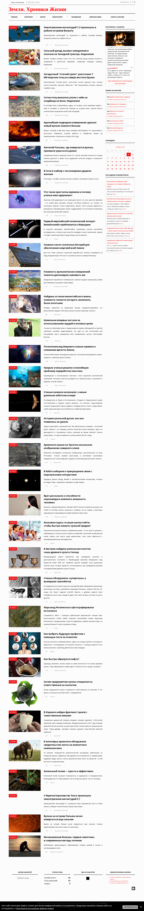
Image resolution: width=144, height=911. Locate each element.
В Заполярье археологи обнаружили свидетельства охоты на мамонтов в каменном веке (65, 745)
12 (112, 162)
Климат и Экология (60, 361)
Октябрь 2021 (120, 147)
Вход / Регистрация (17, 2)
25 (108, 169)
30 (128, 169)
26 (112, 169)
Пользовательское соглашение (119, 881)
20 (116, 165)
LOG (122, 130)
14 (120, 162)
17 (133, 162)
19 (112, 165)
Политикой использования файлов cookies (35, 909)
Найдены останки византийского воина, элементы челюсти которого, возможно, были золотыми (67, 300)
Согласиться (130, 907)
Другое (53, 439)
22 (124, 165)
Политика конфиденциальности (119, 883)
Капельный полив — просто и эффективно (68, 771)
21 (120, 165)
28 (120, 169)
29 (124, 169)
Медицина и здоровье (61, 517)
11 (108, 162)
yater (122, 123)
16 (128, 162)
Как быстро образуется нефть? (61, 659)
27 (116, 169)
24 (133, 165)
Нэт (122, 116)
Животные (58, 341)
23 (128, 165)
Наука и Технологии (60, 215)
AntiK (120, 250)
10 (133, 158)
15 (124, 162)
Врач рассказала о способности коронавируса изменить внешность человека (65, 499)
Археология (57, 314)
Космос (56, 239)
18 (108, 165)
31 (133, 169)
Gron (114, 194)
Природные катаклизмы (61, 45)
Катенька (123, 99)
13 (116, 162)
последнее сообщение (113, 99)
